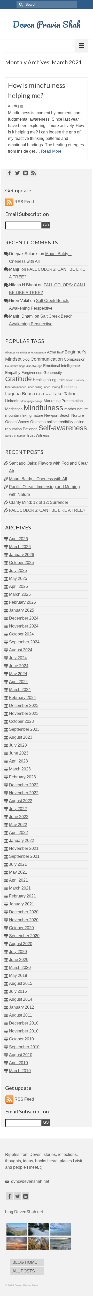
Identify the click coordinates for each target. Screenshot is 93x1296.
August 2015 (20, 983)
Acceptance (38, 352)
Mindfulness (43, 407)
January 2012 (21, 1007)
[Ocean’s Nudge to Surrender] (60, 1243)
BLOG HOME (24, 1262)
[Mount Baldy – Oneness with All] (38, 1229)
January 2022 (21, 840)
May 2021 (18, 872)
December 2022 (23, 785)
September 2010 (24, 1047)
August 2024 (20, 650)
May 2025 (18, 578)
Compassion (74, 359)
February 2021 (22, 896)
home (69, 380)
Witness (42, 435)
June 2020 (18, 959)
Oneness (38, 422)
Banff (60, 352)
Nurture (77, 415)
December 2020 (23, 912)
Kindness (69, 386)
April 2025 (18, 586)
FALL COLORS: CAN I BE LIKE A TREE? (47, 510)
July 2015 (18, 991)
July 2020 (18, 951)
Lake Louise (43, 394)
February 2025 (22, 602)
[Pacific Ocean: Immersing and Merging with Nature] (60, 1229)
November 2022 (23, 793)
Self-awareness (62, 428)
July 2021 (18, 864)
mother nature (76, 409)
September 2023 (24, 729)
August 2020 (20, 944)
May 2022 (18, 824)
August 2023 (20, 737)
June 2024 (18, 666)
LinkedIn (12, 401)
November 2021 (23, 848)
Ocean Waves (17, 422)
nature (38, 415)
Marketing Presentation (63, 401)
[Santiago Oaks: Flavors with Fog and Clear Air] (16, 1229)
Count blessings (15, 366)
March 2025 (20, 594)
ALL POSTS (23, 1271)
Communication (46, 359)
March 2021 (20, 888)
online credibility (60, 422)
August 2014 (20, 999)
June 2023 (18, 753)
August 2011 (20, 1015)
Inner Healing (51, 387)
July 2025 (18, 570)
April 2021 (18, 880)
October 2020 (21, 928)
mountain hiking (18, 415)
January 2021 (21, 904)
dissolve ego (34, 366)
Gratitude (18, 378)
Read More (51, 151)
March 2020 (20, 967)
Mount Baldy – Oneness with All (38, 479)
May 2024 (18, 674)
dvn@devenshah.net (29, 1181)
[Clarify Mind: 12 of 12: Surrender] (16, 1243)
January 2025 (21, 610)
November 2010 (23, 1031)
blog (25, 359)
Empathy (12, 372)
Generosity (52, 372)
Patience (30, 429)
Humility (79, 380)
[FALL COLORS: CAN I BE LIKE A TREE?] (38, 1243)
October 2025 (21, 562)
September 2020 (24, 936)
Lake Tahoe (64, 393)
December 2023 (23, 705)
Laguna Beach (20, 393)
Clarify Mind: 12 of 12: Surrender (38, 502)
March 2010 (20, 1071)
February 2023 (22, 777)
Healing (39, 380)
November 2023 (23, 713)
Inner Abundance (15, 387)
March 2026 (20, 547)
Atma (51, 352)
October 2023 (21, 721)
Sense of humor (15, 435)
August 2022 (20, 801)
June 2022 (18, 816)
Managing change (31, 401)
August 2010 (20, 1055)
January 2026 (21, 554)
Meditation (13, 409)
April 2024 (18, 682)
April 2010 (18, 1063)
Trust (30, 435)
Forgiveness (31, 372)
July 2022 (18, 809)
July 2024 (18, 658)
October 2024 (21, 634)
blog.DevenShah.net (24, 1212)
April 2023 (18, 761)
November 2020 (23, 920)
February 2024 (22, 697)
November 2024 (23, 626)
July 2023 (18, 745)
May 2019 (18, 975)
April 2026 (18, 539)
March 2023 (20, 769)
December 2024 (23, 618)
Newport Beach (57, 415)
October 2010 (21, 1039)
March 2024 (20, 689)
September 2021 (24, 856)
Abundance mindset (17, 352)
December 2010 (23, 1023)
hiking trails (56, 380)
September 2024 (24, 642)
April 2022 (18, 832)
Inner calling (34, 387)
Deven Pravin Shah (47, 24)
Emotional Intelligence (61, 365)
